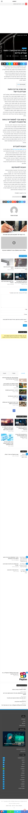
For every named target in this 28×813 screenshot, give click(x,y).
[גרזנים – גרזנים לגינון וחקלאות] (23, 392)
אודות (24, 721)
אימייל (25, 314)
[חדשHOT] (14, 1)
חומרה (23, 770)
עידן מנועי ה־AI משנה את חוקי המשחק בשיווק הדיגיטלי (21, 428)
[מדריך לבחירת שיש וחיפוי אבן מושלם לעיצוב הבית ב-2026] (23, 404)
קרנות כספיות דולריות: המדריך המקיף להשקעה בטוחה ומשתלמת (8, 443)
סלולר (23, 762)
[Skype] (12, 63)
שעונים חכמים (21, 788)
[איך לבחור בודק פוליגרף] (23, 398)
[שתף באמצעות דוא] (5, 63)
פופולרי (13, 373)
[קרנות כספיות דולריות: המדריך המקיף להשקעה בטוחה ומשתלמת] (7, 437)
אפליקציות (22, 779)
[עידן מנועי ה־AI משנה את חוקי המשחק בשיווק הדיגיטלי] (21, 276)
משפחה (22, 773)
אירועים (22, 777)
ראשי (25, 35)
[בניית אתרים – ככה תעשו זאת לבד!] (21, 263)
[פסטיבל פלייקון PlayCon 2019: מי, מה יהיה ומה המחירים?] (23, 676)
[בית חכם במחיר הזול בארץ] (23, 620)
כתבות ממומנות (20, 35)
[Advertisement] (14, 19)
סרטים (23, 781)
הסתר (18, 84)
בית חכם (22, 775)
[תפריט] (2, 1)
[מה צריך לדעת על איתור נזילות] (7, 262)
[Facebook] (26, 63)
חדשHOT (23, 719)
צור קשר (23, 723)
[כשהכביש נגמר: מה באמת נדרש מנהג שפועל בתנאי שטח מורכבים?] (23, 379)
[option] (14, 738)
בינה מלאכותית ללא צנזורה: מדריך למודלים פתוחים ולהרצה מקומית (21, 436)
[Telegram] (7, 63)
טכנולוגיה (22, 768)
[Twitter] (23, 63)
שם (26, 309)
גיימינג (23, 764)
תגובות (4, 373)
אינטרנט (22, 766)
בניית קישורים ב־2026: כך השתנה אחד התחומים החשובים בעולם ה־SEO (7, 428)
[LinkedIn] (21, 63)
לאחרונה (23, 373)
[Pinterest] (17, 63)
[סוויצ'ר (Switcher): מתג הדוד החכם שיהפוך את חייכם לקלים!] (23, 559)
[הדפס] (2, 63)
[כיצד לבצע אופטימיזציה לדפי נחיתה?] (7, 276)
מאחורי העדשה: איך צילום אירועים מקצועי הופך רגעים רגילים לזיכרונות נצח (10, 385)
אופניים (22, 786)
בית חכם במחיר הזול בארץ (12, 569)
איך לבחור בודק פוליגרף (20, 3)
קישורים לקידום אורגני (20, 749)
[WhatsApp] (9, 63)
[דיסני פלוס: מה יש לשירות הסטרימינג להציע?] (23, 565)
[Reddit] (14, 63)
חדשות (23, 760)
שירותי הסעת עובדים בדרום (19, 149)
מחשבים (22, 783)
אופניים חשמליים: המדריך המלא (11, 454)
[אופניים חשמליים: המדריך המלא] (23, 505)
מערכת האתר (22, 55)
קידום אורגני (22, 751)
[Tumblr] (19, 63)
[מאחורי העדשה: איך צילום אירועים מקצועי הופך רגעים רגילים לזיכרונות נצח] (23, 385)
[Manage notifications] (25, 810)
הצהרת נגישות (22, 725)
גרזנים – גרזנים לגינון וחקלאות (11, 390)
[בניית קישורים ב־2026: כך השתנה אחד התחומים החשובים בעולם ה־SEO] (7, 422)
